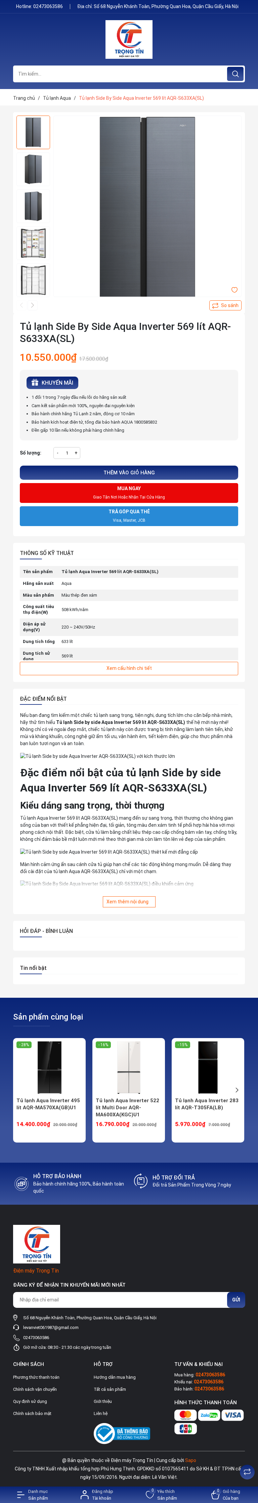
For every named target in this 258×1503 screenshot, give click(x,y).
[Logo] (129, 39)
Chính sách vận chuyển (35, 1389)
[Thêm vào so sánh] (225, 305)
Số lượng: (30, 453)
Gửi (236, 1299)
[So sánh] (247, 1472)
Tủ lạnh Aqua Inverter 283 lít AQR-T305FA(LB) (207, 1104)
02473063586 (48, 6)
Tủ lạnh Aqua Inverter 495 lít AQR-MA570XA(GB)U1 (48, 1104)
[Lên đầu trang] (247, 1455)
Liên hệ (101, 1413)
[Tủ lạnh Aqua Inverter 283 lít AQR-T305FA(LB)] (208, 1067)
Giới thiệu (103, 1401)
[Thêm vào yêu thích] (234, 289)
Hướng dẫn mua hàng (115, 1377)
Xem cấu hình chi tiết (129, 668)
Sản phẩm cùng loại (48, 1017)
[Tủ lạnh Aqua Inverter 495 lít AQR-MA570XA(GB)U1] (49, 1067)
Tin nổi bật (33, 968)
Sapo (190, 1460)
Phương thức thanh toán (36, 1377)
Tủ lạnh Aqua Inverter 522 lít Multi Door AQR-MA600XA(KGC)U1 (127, 1108)
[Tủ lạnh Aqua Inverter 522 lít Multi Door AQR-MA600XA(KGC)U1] (129, 1067)
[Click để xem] (147, 209)
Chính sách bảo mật (32, 1413)
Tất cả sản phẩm (110, 1389)
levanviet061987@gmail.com (51, 1327)
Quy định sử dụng (30, 1401)
